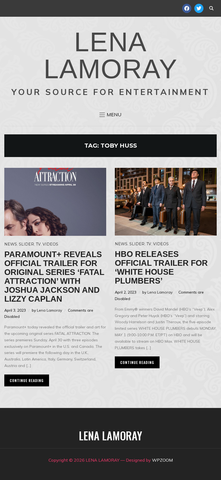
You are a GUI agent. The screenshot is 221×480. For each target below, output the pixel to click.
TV (38, 244)
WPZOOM (162, 460)
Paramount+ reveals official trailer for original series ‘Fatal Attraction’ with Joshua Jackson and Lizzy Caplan (54, 276)
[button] (110, 114)
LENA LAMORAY (111, 55)
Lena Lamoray (49, 310)
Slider (26, 244)
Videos (50, 244)
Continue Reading (27, 380)
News (10, 244)
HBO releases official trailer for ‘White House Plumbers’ (161, 267)
